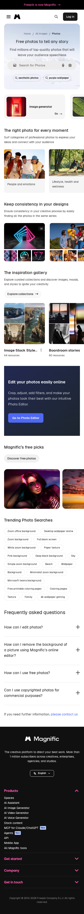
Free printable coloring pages (24, 588)
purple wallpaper (59, 78)
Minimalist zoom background (46, 572)
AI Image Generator (17, 808)
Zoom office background (21, 531)
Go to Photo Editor (25, 418)
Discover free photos (21, 458)
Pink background (17, 556)
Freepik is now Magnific (40, 5)
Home (27, 33)
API (6, 838)
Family (28, 597)
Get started (13, 858)
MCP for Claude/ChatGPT (24, 828)
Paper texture (52, 547)
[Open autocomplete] (13, 65)
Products (11, 790)
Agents (12, 833)
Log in (70, 17)
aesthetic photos (29, 78)
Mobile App (11, 843)
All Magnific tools (15, 848)
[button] (42, 773)
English (42, 773)
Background (14, 572)
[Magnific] (42, 740)
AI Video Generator (16, 813)
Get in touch (13, 882)
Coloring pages (58, 588)
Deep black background (49, 556)
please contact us (64, 714)
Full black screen (46, 539)
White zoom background (21, 547)
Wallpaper (67, 564)
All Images (41, 33)
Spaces (9, 798)
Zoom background (18, 539)
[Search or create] (56, 17)
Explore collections (20, 294)
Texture (12, 597)
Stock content (13, 823)
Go (13, 500)
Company (11, 870)
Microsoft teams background (24, 580)
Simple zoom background (22, 564)
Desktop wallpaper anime (58, 531)
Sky (73, 556)
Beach (49, 564)
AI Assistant (11, 803)
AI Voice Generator (16, 818)
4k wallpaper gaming (53, 597)
